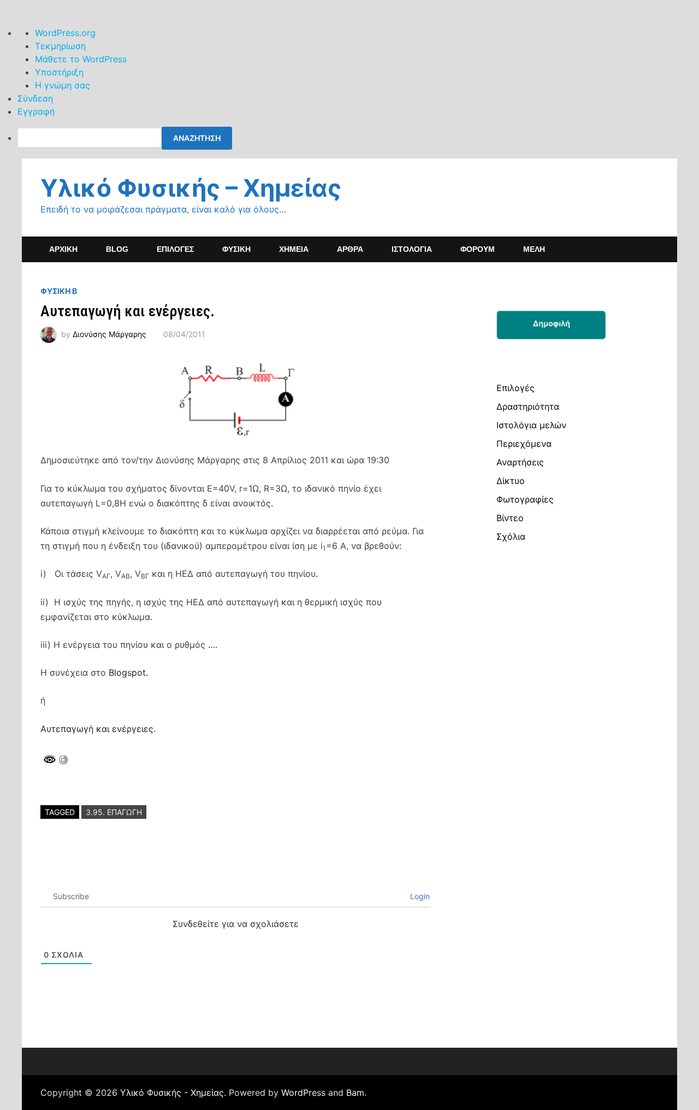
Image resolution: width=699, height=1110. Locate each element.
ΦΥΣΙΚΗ (236, 249)
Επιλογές (515, 387)
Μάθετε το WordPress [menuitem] (81, 59)
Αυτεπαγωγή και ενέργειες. (98, 728)
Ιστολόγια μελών (531, 425)
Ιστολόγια (412, 249)
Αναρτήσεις (520, 462)
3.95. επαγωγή (114, 812)
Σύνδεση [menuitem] (35, 98)
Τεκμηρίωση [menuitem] (60, 45)
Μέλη (534, 249)
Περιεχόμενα (524, 443)
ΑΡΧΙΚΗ (63, 249)
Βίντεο (510, 517)
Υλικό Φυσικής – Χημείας (190, 188)
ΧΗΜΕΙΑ (294, 249)
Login (419, 896)
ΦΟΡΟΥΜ (477, 249)
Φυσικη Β (58, 291)
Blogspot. (128, 672)
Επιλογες (175, 249)
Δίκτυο (510, 480)
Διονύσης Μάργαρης (109, 334)
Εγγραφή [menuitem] (36, 111)
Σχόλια (510, 536)
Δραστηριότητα (527, 406)
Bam (355, 1092)
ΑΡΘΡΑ (350, 249)
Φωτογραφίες (525, 499)
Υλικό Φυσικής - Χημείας (172, 1092)
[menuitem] (358, 138)
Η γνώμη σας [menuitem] (62, 85)
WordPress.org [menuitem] (65, 32)
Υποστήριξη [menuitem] (59, 72)
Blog (117, 249)
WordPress (303, 1092)
